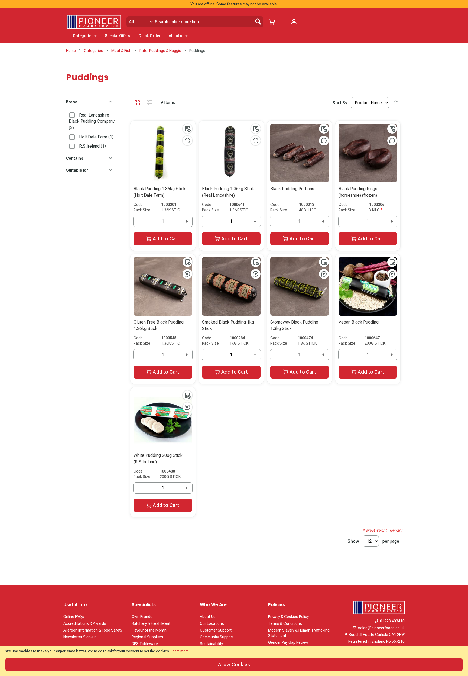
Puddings (87, 77)
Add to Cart (166, 238)
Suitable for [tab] (77, 170)
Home (71, 50)
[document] (234, 661)
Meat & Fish (121, 50)
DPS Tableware (145, 644)
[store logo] (94, 22)
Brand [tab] (71, 102)
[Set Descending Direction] (396, 103)
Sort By (339, 102)
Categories (94, 50)
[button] (187, 129)
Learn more (180, 651)
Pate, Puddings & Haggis (160, 50)
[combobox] (194, 21)
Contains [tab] (74, 158)
